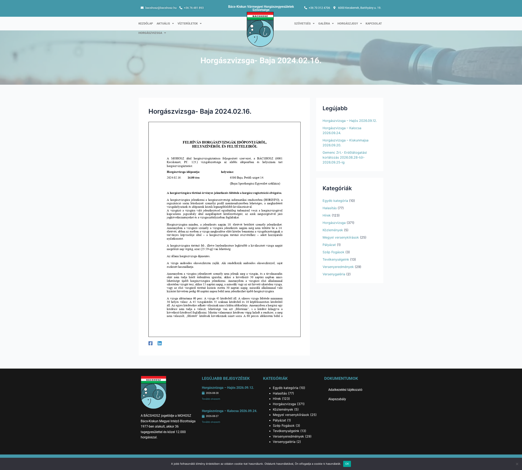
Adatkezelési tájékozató (345, 390)
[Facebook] (150, 343)
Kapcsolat (374, 23)
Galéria (324, 23)
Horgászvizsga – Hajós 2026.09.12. (350, 121)
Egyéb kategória (335, 201)
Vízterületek (188, 23)
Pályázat (329, 245)
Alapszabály (337, 399)
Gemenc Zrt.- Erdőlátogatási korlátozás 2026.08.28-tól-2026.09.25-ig (345, 157)
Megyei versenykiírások (341, 237)
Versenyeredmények (338, 267)
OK (347, 463)
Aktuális (163, 23)
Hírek (327, 215)
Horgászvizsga (150, 32)
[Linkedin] (160, 343)
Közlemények (333, 230)
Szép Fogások (333, 252)
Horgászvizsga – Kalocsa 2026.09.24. (229, 411)
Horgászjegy (347, 23)
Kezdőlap (145, 23)
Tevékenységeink (336, 259)
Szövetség (302, 23)
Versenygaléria (334, 274)
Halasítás (330, 208)
